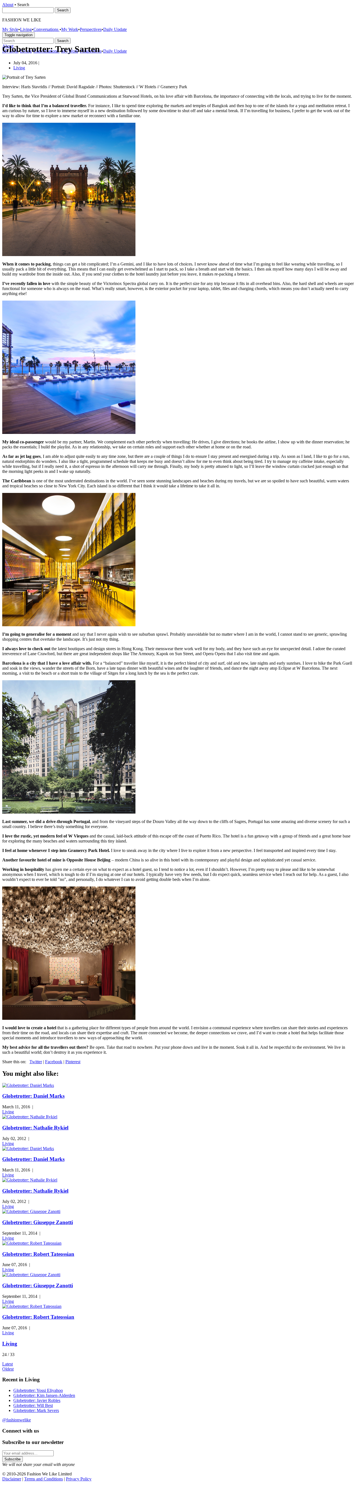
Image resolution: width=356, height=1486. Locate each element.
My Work (69, 29)
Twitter (35, 1061)
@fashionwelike (16, 1420)
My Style (10, 29)
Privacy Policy (79, 1479)
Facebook (53, 1061)
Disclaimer (11, 1479)
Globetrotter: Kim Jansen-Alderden (44, 1395)
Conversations (46, 29)
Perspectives (91, 29)
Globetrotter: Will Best (33, 1405)
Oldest (8, 1369)
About (7, 4)
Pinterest (72, 1061)
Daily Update (115, 29)
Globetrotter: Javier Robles (36, 1400)
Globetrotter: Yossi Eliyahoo (38, 1390)
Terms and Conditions (43, 1479)
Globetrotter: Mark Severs (36, 1410)
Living (26, 29)
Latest (7, 1364)
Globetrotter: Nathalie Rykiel (35, 1128)
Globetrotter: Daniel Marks (33, 1096)
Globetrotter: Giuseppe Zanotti (37, 1222)
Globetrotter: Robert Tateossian (38, 1254)
